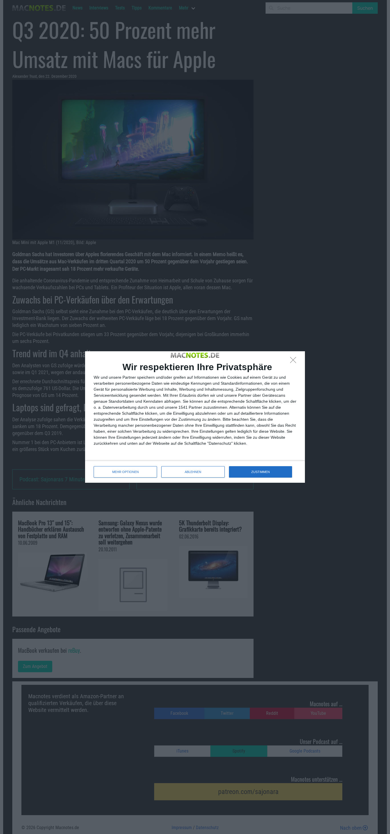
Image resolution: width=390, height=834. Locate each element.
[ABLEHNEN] (294, 361)
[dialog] (195, 417)
